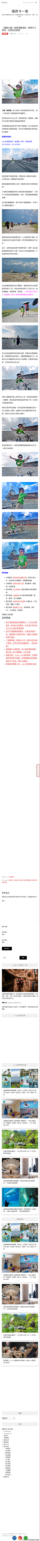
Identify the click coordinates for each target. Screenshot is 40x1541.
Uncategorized (7, 1433)
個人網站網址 (4, 941)
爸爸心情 (6, 1440)
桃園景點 (5, 33)
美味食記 (6, 1442)
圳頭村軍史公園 (18, 583)
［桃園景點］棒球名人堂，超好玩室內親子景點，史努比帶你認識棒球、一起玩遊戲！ (21, 643)
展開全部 (4, 1429)
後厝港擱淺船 (27, 880)
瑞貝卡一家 (20, 11)
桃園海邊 (4, 882)
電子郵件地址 (4, 933)
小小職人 (7, 1459)
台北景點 (7, 1450)
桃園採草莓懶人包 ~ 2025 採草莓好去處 (21, 664)
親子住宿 (7, 1474)
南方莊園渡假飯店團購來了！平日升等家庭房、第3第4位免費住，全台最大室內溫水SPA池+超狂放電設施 (21, 625)
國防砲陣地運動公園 (20, 577)
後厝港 (21, 880)
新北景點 (7, 1464)
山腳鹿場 (16, 595)
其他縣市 (7, 1448)
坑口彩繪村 (16, 589)
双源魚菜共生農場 (19, 601)
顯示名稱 (5, 926)
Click (38, 770)
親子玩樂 (6, 1446)
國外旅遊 (7, 1453)
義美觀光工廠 (17, 607)
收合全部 (10, 1429)
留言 (3, 901)
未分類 (5, 1435)
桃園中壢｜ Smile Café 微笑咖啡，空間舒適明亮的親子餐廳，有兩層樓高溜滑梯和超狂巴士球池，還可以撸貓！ (21, 658)
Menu (6, 2)
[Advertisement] (20, 58)
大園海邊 (16, 880)
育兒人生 (6, 1444)
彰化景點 (7, 1461)
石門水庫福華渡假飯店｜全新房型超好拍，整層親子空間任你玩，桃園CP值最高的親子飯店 (22, 634)
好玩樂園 (7, 1455)
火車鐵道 (7, 1470)
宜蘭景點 (7, 1457)
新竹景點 (7, 1466)
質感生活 (6, 1477)
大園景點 (10, 880)
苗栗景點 (7, 1472)
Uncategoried (7, 1431)
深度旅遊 (6, 1437)
